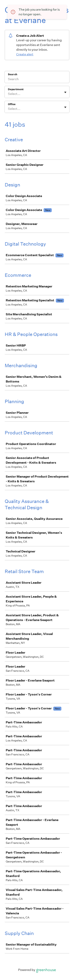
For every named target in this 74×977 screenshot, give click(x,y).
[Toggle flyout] (65, 92)
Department (15, 89)
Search (12, 74)
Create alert (24, 54)
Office (12, 104)
